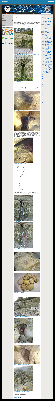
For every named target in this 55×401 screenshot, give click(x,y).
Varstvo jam (4, 25)
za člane (39, 13)
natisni (28, 13)
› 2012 (42, 97)
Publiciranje (4, 23)
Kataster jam (4, 20)
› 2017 (42, 89)
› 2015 (42, 92)
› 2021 (42, 83)
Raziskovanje (4, 18)
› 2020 (42, 84)
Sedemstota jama (17, 396)
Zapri (51, 1)
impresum (35, 13)
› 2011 (42, 99)
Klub (3, 15)
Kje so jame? (4, 22)
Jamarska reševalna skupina (7, 27)
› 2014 (42, 94)
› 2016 (42, 91)
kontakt (32, 13)
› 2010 (42, 100)
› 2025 (42, 78)
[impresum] (47, 9)
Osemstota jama (16, 397)
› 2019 (42, 86)
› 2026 (42, 76)
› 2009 (42, 102)
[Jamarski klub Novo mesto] (7, 9)
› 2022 (42, 81)
